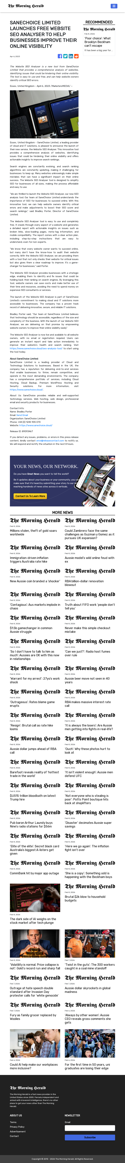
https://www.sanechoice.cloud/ (26, 389)
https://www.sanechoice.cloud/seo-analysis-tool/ (36, 348)
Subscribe (90, 1137)
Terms (13, 1122)
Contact (14, 1136)
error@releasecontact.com (50, 440)
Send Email (22, 415)
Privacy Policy (17, 1126)
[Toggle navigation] (114, 6)
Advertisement (18, 1131)
